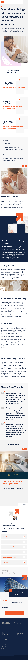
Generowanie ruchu (8, 541)
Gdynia (4, 600)
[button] (23, 165)
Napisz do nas (14, 613)
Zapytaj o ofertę (4, 646)
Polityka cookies (4, 650)
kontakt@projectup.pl (17, 602)
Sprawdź (24, 504)
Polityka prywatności (5, 644)
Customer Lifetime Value (9, 557)
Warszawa (5, 607)
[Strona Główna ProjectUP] (3, 2)
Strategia (5, 536)
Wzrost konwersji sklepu (9, 546)
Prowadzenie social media (9, 552)
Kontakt (2, 648)
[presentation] (23, 166)
